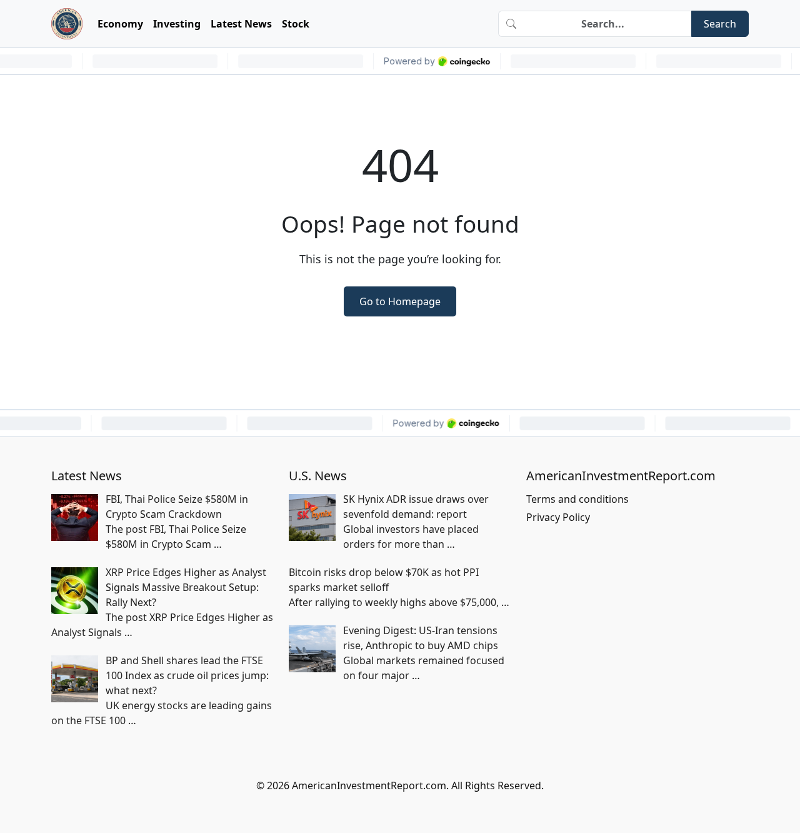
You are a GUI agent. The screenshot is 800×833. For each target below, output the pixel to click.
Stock (295, 24)
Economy (120, 24)
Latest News (241, 24)
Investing (177, 24)
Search (720, 24)
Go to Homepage (400, 301)
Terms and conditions (577, 499)
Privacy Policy (558, 517)
